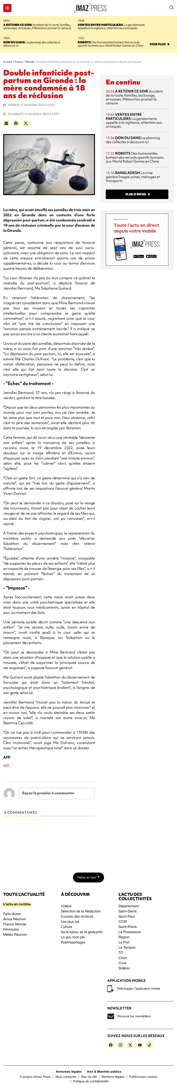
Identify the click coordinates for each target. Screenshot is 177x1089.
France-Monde (14, 924)
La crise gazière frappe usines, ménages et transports (133, 176)
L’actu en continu (17, 904)
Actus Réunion (14, 919)
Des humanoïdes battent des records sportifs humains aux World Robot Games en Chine (110, 43)
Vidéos (66, 906)
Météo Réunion (15, 934)
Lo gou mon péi (73, 937)
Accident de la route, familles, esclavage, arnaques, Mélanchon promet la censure (37, 26)
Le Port (124, 942)
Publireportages (73, 942)
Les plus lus (70, 921)
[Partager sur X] (25, 123)
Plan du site (89, 1077)
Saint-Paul (127, 916)
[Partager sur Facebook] (16, 123)
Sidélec (124, 968)
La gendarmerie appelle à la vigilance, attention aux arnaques (111, 26)
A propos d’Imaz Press (35, 1077)
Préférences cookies (143, 1077)
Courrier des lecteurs (77, 916)
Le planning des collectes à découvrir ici (31, 43)
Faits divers (12, 914)
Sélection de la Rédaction (81, 911)
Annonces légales (69, 1071)
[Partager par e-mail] (6, 123)
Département (129, 906)
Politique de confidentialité (91, 1081)
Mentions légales (112, 1077)
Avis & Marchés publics (104, 1071)
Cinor (123, 958)
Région (124, 937)
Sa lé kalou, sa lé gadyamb (81, 932)
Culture (66, 927)
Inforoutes (11, 929)
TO (121, 952)
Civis (122, 963)
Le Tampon (127, 947)
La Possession (130, 932)
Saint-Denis (128, 911)
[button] (7, 8)
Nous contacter (65, 1077)
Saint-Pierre (128, 927)
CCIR (123, 921)
